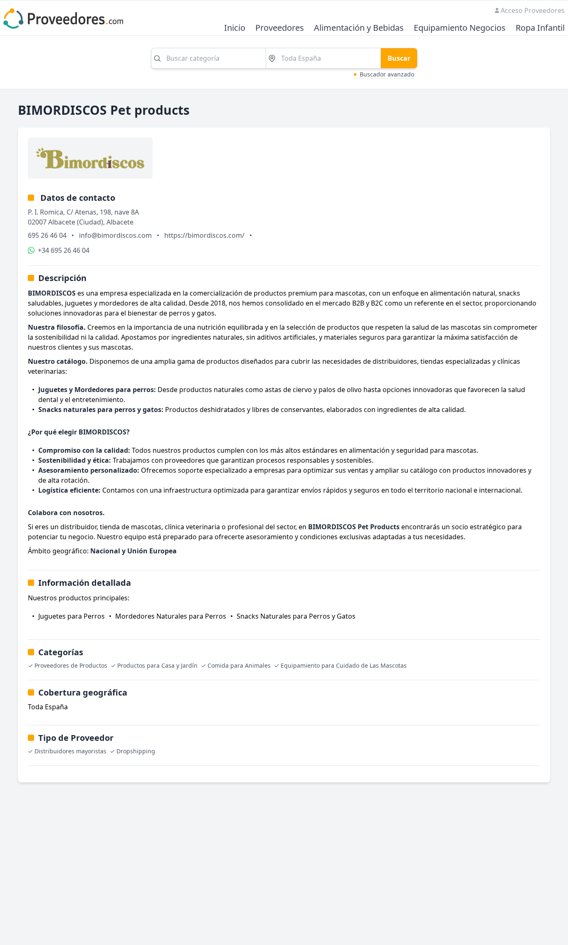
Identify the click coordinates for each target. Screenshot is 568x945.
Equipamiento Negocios (460, 28)
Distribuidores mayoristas (70, 751)
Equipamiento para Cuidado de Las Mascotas (344, 665)
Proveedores (279, 28)
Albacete (119, 222)
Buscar (399, 58)
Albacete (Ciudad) (75, 222)
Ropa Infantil (540, 28)
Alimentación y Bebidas (359, 28)
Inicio (234, 28)
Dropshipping (135, 751)
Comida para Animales (239, 665)
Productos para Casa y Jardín (157, 665)
